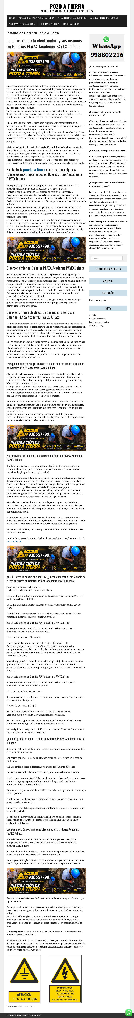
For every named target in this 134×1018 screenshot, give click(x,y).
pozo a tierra (14, 541)
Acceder (93, 315)
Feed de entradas (97, 318)
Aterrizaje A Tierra (49, 24)
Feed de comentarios (99, 322)
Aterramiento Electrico (22, 24)
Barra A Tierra (71, 24)
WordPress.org (96, 325)
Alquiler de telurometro (72, 18)
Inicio (12, 18)
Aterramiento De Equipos (104, 18)
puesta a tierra (34, 169)
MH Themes (37, 1015)
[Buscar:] (107, 257)
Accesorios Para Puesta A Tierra (36, 18)
